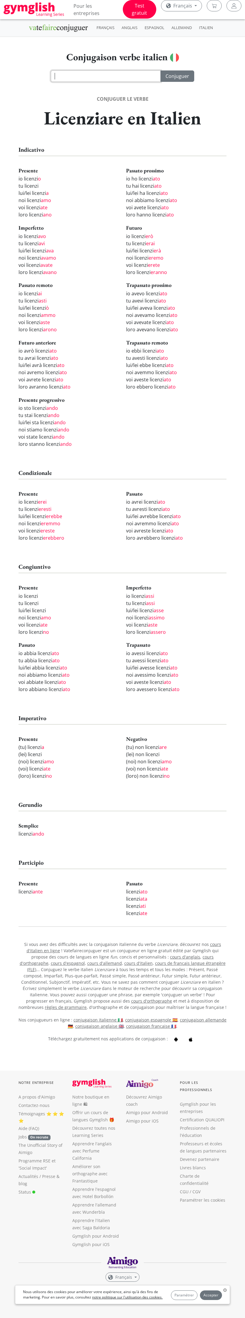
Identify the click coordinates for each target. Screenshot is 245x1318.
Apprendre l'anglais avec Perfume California (92, 1151)
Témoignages (32, 1114)
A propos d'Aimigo (37, 1097)
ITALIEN (206, 27)
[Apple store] (190, 1038)
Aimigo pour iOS (142, 1121)
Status (25, 1192)
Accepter (210, 1295)
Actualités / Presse (37, 1176)
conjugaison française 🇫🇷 (151, 1026)
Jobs (33, 1137)
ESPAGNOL (154, 27)
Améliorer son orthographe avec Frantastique (90, 1174)
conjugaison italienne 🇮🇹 (98, 1020)
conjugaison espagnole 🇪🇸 (151, 1020)
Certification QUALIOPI (202, 1120)
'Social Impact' (33, 1168)
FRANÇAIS (105, 27)
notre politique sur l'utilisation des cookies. (127, 1297)
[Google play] (176, 1038)
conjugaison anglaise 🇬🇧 (99, 1026)
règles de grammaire (66, 1007)
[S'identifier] (233, 5)
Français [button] (182, 5)
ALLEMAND (182, 27)
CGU (184, 1191)
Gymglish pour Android (95, 1236)
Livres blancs (193, 1167)
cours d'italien (138, 963)
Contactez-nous (34, 1105)
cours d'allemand (104, 963)
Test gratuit (139, 9)
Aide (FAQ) (29, 1128)
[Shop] (214, 5)
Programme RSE (34, 1161)
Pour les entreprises (86, 9)
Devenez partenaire (199, 1159)
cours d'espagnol (68, 963)
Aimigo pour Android (147, 1112)
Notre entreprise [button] (36, 1082)
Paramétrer (184, 1295)
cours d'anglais (185, 957)
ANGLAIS (129, 27)
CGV (196, 1191)
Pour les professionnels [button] (196, 1086)
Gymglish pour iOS (91, 1244)
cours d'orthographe (151, 1001)
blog (23, 1183)
